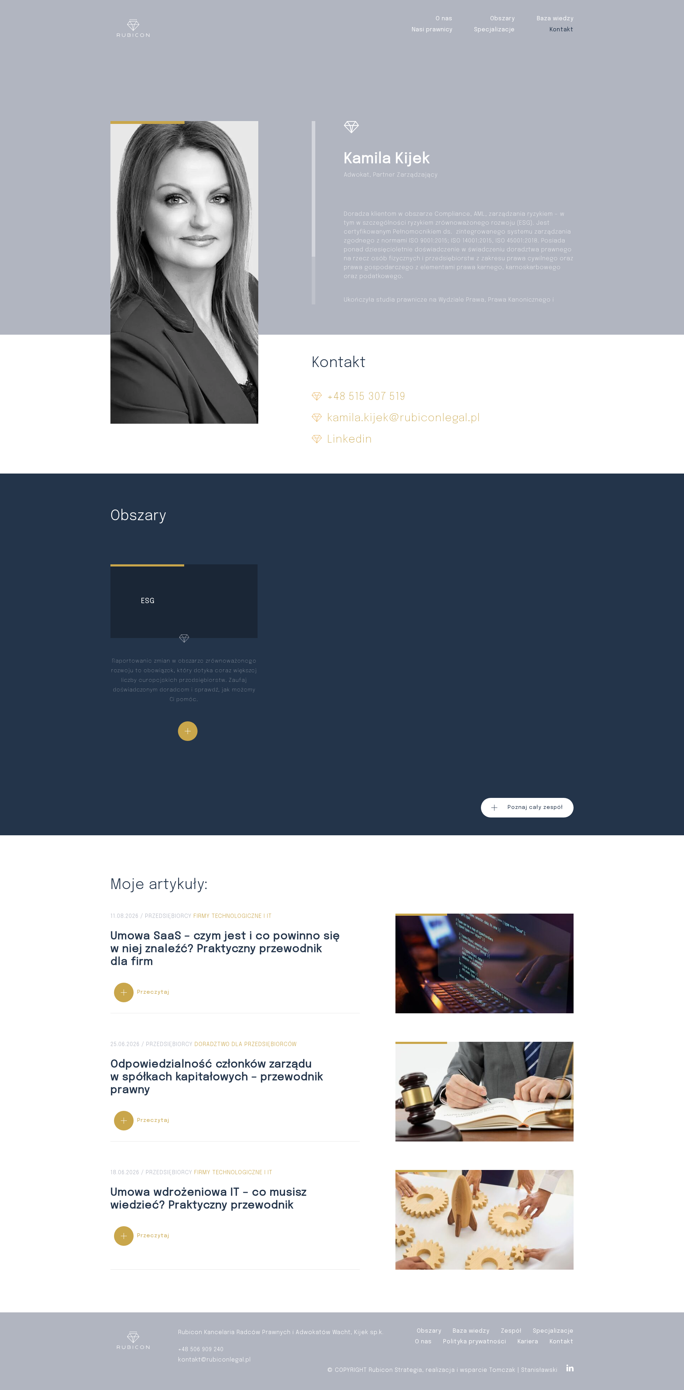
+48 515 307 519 (366, 397)
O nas (444, 19)
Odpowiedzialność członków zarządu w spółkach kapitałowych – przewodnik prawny (235, 1091)
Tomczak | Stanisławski (523, 1370)
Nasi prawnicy (432, 30)
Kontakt (562, 30)
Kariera (528, 1342)
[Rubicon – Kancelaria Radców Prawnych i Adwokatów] (133, 29)
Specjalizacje (494, 30)
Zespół (511, 1331)
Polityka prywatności (474, 1342)
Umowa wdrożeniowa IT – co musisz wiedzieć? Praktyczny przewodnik (235, 1219)
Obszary (502, 19)
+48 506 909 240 (201, 1350)
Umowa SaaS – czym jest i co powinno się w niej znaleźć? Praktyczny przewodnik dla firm (235, 963)
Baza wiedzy (555, 19)
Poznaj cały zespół (535, 807)
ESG (184, 663)
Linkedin (349, 439)
